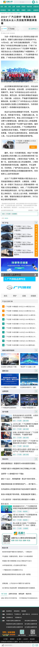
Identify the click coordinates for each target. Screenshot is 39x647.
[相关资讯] (36, 459)
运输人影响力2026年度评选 (9, 598)
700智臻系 (14, 213)
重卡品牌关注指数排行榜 (31, 624)
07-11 (36, 438)
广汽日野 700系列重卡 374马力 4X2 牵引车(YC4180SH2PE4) (21, 324)
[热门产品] (36, 222)
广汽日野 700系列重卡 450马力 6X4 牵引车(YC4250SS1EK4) (21, 319)
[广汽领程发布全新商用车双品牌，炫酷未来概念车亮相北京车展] (10, 400)
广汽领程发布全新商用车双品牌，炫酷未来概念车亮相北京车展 (10, 408)
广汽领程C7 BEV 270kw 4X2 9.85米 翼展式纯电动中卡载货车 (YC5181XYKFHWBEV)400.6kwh (23, 245)
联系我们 (12, 639)
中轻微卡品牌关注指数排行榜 (13, 620)
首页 (7, 13)
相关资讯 (5, 459)
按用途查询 (16, 611)
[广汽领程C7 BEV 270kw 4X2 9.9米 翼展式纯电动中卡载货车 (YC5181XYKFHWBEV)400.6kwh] (7, 228)
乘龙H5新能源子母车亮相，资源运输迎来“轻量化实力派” (19, 494)
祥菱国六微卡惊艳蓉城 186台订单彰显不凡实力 (17, 561)
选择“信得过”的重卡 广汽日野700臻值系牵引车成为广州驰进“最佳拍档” (25, 442)
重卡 (3, 213)
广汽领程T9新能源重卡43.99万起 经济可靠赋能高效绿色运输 (29, 408)
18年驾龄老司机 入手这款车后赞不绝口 (14, 565)
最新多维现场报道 (8, 350)
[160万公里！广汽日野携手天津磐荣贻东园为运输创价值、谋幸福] (6, 426)
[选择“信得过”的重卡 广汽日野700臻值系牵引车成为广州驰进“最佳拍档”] (6, 443)
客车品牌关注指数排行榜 (31, 620)
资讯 (5, 296)
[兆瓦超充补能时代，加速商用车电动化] (29, 380)
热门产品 (5, 223)
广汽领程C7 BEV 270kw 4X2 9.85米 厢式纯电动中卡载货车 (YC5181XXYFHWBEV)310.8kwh (23, 253)
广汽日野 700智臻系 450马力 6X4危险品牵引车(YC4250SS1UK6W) (26, 142)
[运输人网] (7, 2)
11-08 (36, 455)
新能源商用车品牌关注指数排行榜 (14, 624)
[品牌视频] (36, 391)
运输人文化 (13, 13)
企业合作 (25, 639)
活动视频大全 (9, 614)
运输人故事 (25, 420)
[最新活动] (36, 371)
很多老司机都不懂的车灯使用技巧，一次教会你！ (17, 552)
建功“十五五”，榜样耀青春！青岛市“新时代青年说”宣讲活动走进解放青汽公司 (19, 479)
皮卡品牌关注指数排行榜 (31, 627)
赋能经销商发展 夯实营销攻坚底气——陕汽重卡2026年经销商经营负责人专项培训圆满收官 (19, 484)
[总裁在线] (5, 635)
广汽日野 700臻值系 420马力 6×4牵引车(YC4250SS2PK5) (21, 306)
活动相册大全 (9, 617)
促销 (24, 296)
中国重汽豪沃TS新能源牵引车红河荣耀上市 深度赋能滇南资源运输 (19, 469)
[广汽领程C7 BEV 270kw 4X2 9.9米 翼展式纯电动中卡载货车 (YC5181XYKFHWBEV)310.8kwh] (7, 236)
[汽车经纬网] (12, 635)
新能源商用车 (26, 511)
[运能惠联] (8, 632)
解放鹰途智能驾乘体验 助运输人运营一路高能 (16, 574)
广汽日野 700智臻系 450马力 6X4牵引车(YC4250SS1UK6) (21, 311)
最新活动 (5, 371)
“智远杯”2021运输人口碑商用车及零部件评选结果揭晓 (29, 367)
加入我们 (19, 639)
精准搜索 (24, 611)
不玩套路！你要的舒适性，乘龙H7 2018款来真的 (17, 556)
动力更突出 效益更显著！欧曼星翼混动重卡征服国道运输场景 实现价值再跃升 (19, 588)
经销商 (33, 296)
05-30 (36, 446)
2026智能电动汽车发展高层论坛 (10, 387)
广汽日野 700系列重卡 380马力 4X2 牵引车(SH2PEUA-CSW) (21, 341)
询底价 (33, 147)
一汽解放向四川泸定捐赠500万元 (12, 570)
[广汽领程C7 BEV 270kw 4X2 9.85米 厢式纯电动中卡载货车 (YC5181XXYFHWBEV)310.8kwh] (7, 253)
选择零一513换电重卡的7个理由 (12, 474)
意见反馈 (32, 639)
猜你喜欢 (5, 504)
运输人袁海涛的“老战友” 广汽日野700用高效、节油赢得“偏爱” (25, 433)
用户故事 (5, 412)
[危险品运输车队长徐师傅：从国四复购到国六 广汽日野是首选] (6, 418)
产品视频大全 (17, 614)
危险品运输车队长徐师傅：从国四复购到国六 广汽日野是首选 (25, 417)
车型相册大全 (18, 617)
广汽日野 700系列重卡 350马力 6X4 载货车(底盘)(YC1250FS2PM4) (21, 345)
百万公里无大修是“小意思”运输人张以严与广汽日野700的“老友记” (25, 450)
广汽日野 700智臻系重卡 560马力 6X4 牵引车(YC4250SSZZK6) (21, 328)
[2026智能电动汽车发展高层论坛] (10, 380)
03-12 (36, 421)
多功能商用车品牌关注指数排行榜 (14, 627)
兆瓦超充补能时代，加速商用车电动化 (29, 387)
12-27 (36, 429)
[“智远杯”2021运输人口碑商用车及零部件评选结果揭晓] (29, 359)
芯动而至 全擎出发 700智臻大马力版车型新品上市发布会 (10, 367)
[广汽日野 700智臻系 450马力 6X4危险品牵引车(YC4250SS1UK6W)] (8, 144)
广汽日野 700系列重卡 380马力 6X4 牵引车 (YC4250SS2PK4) (21, 336)
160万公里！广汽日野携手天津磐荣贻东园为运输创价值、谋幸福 (25, 425)
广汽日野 (8, 213)
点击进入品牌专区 (12, 275)
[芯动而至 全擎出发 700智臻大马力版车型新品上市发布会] (10, 359)
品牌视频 (5, 391)
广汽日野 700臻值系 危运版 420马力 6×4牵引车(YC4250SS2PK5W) (21, 315)
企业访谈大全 (34, 614)
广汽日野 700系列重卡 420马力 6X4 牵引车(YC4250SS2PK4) (21, 332)
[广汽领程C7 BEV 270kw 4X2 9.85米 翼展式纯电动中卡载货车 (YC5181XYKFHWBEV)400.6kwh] (7, 244)
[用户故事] (36, 411)
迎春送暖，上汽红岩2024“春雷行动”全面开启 (16, 583)
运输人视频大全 (26, 614)
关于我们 (5, 639)
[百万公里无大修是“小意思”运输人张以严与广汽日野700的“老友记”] (6, 452)
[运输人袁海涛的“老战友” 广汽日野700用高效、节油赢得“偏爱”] (6, 435)
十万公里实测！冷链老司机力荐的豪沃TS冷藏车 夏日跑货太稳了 (19, 499)
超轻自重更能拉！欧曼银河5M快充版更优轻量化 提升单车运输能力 (19, 463)
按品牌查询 (9, 611)
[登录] (37, 2)
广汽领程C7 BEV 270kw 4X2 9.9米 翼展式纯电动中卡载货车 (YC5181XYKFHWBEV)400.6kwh (23, 229)
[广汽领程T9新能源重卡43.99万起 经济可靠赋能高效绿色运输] (29, 400)
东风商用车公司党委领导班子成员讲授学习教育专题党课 (19, 489)
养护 (14, 296)
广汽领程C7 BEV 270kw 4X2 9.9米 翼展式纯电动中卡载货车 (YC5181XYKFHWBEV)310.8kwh (23, 237)
